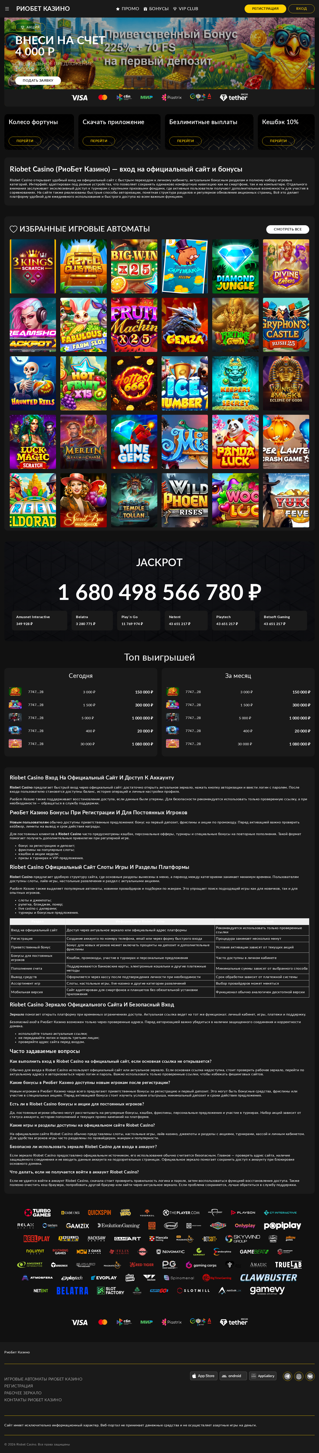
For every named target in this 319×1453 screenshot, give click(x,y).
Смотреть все (288, 229)
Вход (301, 8)
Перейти (24, 141)
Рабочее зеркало (23, 1393)
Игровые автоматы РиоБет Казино (43, 1379)
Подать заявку (38, 80)
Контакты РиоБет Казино (33, 1400)
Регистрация (265, 8)
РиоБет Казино (43, 9)
